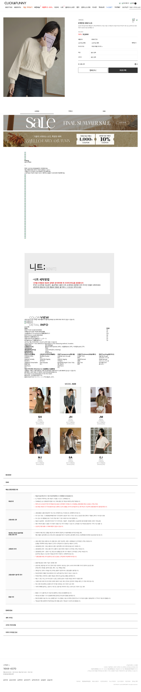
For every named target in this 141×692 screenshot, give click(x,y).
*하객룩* (117, 7)
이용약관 (78, 681)
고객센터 (5, 665)
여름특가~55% (47, 7)
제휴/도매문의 (95, 681)
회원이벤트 (128, 681)
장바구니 (93, 70)
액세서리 (101, 7)
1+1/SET (109, 7)
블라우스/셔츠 (70, 7)
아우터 (56, 7)
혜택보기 (134, 43)
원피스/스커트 (86, 7)
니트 (62, 7)
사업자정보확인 (104, 681)
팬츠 (78, 7)
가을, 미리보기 (27, 7)
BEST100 (8, 7)
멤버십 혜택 (135, 681)
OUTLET (125, 7)
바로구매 (123, 70)
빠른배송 (37, 7)
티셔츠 (94, 7)
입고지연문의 (120, 681)
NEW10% (17, 7)
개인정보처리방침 (86, 681)
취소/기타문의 (112, 681)
